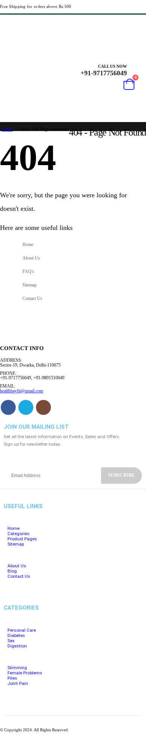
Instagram (43, 407)
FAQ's (28, 271)
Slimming (17, 667)
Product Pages (22, 538)
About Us (31, 258)
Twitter (25, 407)
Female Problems (24, 672)
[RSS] (125, 23)
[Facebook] (111, 23)
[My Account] (137, 70)
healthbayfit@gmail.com (21, 391)
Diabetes (16, 635)
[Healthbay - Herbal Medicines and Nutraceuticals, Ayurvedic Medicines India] (15, 86)
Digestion (17, 646)
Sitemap (29, 285)
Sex (11, 640)
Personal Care (21, 630)
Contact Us (32, 298)
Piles (12, 678)
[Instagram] (138, 23)
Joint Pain (17, 683)
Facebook (8, 407)
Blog (12, 571)
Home (7, 129)
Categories (18, 533)
